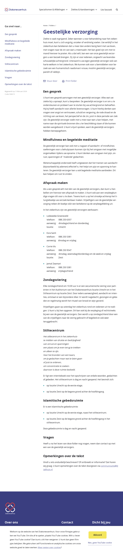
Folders (52, 25)
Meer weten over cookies (49, 547)
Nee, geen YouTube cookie (100, 542)
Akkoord (97, 535)
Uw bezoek (106, 9)
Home (45, 25)
